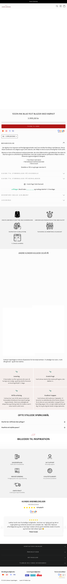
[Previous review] (1, 527)
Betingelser (33, 557)
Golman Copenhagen (11, 580)
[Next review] (65, 527)
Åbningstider (33, 552)
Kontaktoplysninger (33, 546)
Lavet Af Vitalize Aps (24, 580)
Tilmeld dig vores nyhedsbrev (33, 563)
